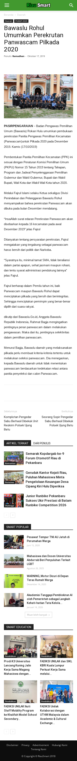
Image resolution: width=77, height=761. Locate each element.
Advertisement (41, 745)
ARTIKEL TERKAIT (17, 443)
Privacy (25, 745)
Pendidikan (10, 656)
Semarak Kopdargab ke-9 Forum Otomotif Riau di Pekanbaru (45, 458)
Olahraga (9, 505)
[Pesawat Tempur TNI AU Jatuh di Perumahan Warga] (14, 542)
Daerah (21, 14)
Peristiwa (9, 482)
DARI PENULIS (42, 443)
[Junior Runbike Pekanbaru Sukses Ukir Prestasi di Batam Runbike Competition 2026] (14, 500)
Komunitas (10, 463)
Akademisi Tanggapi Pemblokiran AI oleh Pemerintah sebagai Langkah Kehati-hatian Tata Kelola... (49, 599)
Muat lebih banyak (37, 614)
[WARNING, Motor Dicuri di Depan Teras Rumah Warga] (14, 581)
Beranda (8, 14)
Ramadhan (18, 56)
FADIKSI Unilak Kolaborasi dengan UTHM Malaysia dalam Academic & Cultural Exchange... (54, 715)
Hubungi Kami (59, 745)
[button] (71, 5)
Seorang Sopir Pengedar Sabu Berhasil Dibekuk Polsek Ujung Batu (57, 421)
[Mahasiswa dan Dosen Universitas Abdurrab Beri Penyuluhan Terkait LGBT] (14, 561)
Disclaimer (12, 745)
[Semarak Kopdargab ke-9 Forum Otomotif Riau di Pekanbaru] (14, 458)
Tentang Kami (38, 749)
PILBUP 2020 (21, 21)
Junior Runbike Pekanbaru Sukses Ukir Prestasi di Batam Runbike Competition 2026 (48, 500)
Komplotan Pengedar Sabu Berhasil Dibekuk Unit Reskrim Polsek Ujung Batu (21, 423)
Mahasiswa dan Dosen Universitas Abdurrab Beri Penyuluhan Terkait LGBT (49, 560)
